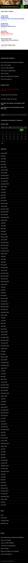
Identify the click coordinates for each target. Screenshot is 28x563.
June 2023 (3, 259)
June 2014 (3, 477)
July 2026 (3, 156)
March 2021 (4, 329)
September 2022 (5, 281)
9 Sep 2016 (7, 32)
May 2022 (3, 290)
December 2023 (5, 242)
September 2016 (5, 429)
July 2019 (3, 371)
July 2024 (3, 223)
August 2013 (4, 499)
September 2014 (5, 471)
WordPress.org (4, 523)
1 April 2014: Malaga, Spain (8, 45)
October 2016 (4, 426)
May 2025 (3, 195)
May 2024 (3, 228)
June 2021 (3, 320)
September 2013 (5, 496)
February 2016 (4, 437)
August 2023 (4, 253)
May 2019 (3, 376)
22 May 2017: (8, 25)
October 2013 (4, 493)
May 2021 (3, 323)
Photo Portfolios (5, 73)
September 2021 (5, 312)
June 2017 (3, 418)
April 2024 (3, 231)
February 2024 (4, 237)
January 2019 (4, 382)
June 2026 (3, 158)
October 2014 (4, 468)
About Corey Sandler (6, 65)
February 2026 (4, 170)
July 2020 (3, 351)
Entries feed (4, 517)
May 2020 (3, 354)
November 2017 (5, 412)
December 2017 (5, 410)
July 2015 (3, 449)
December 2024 (5, 209)
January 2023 (4, 270)
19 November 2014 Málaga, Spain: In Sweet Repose (10, 39)
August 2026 (4, 153)
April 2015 (3, 457)
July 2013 (3, 502)
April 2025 (3, 197)
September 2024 (5, 217)
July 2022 (3, 287)
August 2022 (4, 284)
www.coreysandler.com (6, 79)
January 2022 (4, 301)
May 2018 (3, 404)
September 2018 (5, 393)
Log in (2, 515)
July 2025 (3, 189)
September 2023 (5, 250)
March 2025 (4, 200)
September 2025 (5, 184)
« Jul (2, 143)
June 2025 (3, 192)
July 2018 (3, 398)
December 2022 (5, 273)
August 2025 (4, 186)
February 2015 (4, 460)
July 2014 (3, 474)
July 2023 (3, 256)
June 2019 (3, 373)
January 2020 (4, 359)
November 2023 (5, 245)
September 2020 (5, 345)
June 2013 (3, 504)
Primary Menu (26, 7)
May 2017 (3, 421)
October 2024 (4, 214)
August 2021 (4, 315)
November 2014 (5, 465)
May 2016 (3, 432)
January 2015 (4, 463)
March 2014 (4, 485)
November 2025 (5, 178)
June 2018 (3, 401)
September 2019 (5, 365)
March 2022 (4, 295)
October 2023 (4, 248)
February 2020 (4, 357)
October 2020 (4, 343)
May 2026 (3, 161)
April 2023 (3, 262)
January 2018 (4, 407)
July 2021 (3, 317)
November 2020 (5, 340)
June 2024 (3, 225)
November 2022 (5, 276)
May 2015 (3, 454)
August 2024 (4, 220)
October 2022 (4, 278)
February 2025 (4, 203)
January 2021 (4, 334)
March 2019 (4, 379)
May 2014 (3, 479)
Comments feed (5, 520)
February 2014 (4, 488)
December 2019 (5, 362)
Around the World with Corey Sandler (11, 7)
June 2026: (9, 99)
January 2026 (4, 172)
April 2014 (3, 482)
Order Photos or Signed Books (8, 70)
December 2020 (5, 337)
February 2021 (4, 331)
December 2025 (5, 175)
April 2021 (3, 326)
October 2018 (4, 390)
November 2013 (5, 491)
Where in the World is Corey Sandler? (10, 76)
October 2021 (4, 309)
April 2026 (3, 164)
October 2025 (4, 181)
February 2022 (4, 298)
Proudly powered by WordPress (7, 561)
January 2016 (4, 440)
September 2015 (5, 443)
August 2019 (4, 368)
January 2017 (4, 424)
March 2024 (4, 234)
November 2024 (5, 211)
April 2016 (3, 435)
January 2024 (4, 239)
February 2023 (4, 267)
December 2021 (5, 304)
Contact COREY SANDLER (7, 68)
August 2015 (4, 446)
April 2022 (3, 292)
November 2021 (5, 306)
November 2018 (5, 387)
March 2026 (4, 167)
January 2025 (4, 206)
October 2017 (4, 415)
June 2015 (3, 451)
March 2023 (4, 264)
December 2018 (5, 384)
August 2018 (4, 396)
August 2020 (4, 348)
